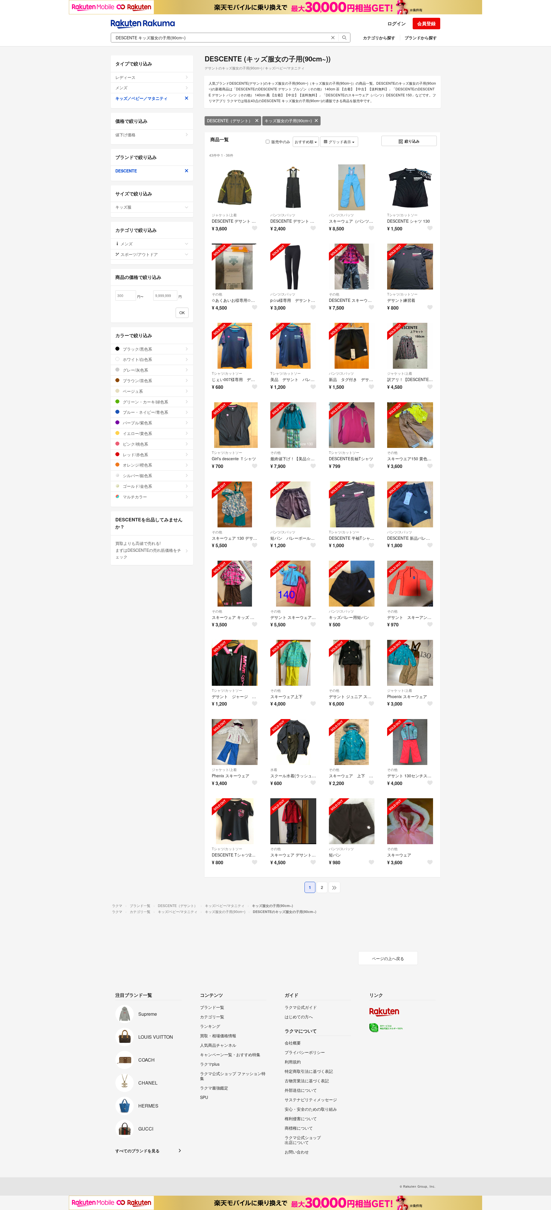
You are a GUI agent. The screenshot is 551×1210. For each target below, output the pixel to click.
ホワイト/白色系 (137, 359)
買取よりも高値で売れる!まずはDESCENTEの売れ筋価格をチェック (148, 550)
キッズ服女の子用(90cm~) (288, 120)
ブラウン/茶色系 (137, 380)
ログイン (396, 23)
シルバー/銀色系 (137, 475)
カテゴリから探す (379, 37)
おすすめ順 (305, 141)
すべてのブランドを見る (137, 1150)
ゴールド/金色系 (137, 486)
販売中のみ (280, 141)
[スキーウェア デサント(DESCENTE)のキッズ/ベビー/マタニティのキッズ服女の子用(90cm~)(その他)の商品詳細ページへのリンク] (410, 821)
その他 (217, 294)
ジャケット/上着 (224, 214)
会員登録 (426, 23)
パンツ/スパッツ (282, 214)
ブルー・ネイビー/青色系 (145, 412)
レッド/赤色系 (135, 454)
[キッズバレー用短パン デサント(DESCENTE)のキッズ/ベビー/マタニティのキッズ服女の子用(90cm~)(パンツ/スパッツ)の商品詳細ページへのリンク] (352, 584)
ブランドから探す (421, 37)
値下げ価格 (125, 134)
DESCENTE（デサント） (230, 120)
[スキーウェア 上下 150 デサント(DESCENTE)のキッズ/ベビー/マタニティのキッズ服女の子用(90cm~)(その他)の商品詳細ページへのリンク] (352, 742)
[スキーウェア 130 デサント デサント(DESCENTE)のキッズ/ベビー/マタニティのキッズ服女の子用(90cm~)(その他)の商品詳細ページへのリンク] (235, 504)
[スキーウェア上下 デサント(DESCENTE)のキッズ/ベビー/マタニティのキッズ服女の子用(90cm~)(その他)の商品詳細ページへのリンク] (293, 663)
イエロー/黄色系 (137, 433)
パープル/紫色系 (137, 423)
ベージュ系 (132, 391)
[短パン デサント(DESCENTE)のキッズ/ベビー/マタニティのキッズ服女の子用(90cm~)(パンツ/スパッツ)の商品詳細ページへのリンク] (352, 821)
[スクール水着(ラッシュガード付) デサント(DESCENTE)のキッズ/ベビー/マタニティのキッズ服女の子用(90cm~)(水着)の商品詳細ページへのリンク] (293, 742)
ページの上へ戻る (388, 958)
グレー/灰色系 (135, 370)
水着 (273, 769)
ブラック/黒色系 (137, 349)
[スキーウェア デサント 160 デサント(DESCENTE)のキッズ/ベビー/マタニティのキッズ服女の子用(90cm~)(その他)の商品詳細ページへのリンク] (293, 821)
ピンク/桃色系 (135, 444)
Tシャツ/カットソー (402, 214)
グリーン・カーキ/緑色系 (145, 402)
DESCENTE (126, 171)
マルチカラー (134, 497)
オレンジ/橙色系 (137, 465)
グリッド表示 (339, 141)
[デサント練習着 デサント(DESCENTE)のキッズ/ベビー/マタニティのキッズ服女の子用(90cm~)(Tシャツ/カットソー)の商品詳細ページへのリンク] (410, 267)
